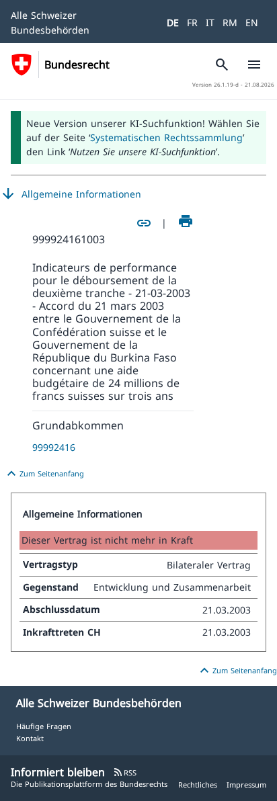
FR (192, 22)
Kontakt (30, 738)
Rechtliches (197, 784)
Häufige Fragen (43, 726)
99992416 (53, 447)
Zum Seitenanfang (43, 474)
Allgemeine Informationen (70, 194)
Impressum (246, 784)
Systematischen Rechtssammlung (166, 137)
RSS (124, 772)
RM (230, 22)
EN (251, 22)
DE (173, 22)
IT (210, 22)
